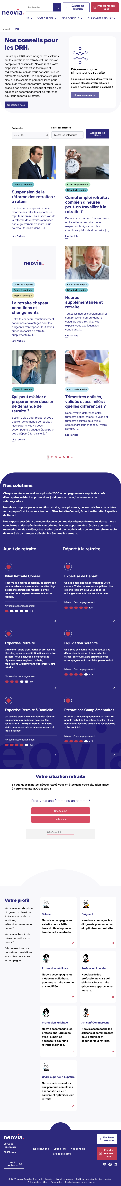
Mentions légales (64, 1179)
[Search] (57, 7)
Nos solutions (41, 1148)
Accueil (6, 29)
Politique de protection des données (93, 1179)
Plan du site (56, 1182)
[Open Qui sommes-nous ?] (114, 18)
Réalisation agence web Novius (80, 1182)
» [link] (72, 457)
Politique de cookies (37, 1182)
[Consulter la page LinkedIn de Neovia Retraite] (115, 1164)
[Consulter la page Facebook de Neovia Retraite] (110, 1164)
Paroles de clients (62, 1153)
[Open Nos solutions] (31, 18)
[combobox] (39, 7)
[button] (97, 133)
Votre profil (60, 1148)
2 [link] (52, 457)
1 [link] (48, 457)
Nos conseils (78, 1148)
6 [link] (68, 457)
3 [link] (56, 457)
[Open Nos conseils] (81, 18)
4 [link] (60, 457)
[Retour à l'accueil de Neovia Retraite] (13, 12)
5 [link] (64, 457)
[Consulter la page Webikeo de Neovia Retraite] (105, 1164)
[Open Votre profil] (55, 18)
